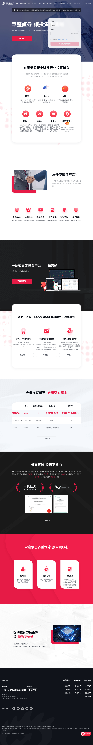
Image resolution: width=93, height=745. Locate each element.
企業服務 (61, 3)
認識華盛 (67, 686)
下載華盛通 (22, 281)
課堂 (40, 3)
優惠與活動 (23, 3)
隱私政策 (65, 39)
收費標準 (78, 686)
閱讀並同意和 (60, 39)
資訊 (33, 3)
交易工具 (78, 689)
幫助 (44, 3)
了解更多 (45, 355)
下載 (29, 3)
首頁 (16, 3)
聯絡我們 (22, 355)
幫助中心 (78, 693)
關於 (68, 3)
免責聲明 (88, 686)
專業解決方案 (51, 3)
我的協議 (88, 696)
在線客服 (87, 734)
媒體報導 (67, 689)
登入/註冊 (77, 3)
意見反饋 (67, 693)
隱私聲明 (88, 693)
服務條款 (88, 689)
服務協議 (60, 39)
